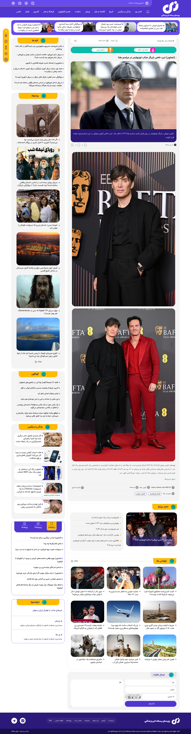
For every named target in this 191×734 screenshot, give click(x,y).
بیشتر (76, 561)
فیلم (27, 11)
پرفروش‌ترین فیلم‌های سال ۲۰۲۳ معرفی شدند (102, 523)
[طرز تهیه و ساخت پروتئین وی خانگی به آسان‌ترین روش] (51, 507)
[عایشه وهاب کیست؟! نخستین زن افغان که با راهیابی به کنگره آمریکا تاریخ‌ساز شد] (87, 611)
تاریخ (111, 11)
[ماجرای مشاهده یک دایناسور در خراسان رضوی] (87, 645)
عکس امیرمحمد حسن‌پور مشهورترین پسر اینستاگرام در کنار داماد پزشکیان (38, 48)
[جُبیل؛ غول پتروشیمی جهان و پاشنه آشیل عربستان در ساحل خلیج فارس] (38, 248)
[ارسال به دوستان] (75, 41)
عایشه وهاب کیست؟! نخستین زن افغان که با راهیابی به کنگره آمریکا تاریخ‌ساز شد (88, 627)
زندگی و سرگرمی (124, 11)
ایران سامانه (14, 731)
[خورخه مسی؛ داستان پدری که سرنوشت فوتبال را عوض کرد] (38, 206)
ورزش (87, 11)
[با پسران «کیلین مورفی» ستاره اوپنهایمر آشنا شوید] (151, 529)
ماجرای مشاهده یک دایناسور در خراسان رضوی (89, 661)
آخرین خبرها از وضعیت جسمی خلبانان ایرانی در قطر (39, 388)
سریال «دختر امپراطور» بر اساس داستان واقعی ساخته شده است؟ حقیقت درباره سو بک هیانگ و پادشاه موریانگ (38, 84)
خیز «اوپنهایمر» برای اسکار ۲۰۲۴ (107, 529)
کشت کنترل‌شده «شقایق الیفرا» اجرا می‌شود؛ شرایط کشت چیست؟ (159, 593)
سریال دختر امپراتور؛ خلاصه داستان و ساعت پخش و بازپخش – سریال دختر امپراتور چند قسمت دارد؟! (39, 56)
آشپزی (36, 11)
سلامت (78, 11)
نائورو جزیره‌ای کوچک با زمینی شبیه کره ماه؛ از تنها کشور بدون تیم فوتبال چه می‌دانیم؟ (37, 355)
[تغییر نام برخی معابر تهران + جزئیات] (159, 645)
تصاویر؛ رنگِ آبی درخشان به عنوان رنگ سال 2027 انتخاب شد (29, 472)
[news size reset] (78, 145)
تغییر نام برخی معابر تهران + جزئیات (159, 659)
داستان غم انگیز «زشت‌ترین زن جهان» (47, 567)
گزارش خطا (143, 487)
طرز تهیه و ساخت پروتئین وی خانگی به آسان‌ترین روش (29, 506)
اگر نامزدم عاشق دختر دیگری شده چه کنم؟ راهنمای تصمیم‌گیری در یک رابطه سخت (28, 439)
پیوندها (68, 720)
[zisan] (171, 8)
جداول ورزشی (100, 50)
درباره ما (111, 720)
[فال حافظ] (6, 53)
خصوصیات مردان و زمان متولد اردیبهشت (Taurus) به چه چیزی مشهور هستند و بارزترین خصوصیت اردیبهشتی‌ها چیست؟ (28, 489)
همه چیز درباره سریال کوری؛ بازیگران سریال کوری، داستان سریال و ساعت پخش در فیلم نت (37, 70)
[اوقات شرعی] (26, 3)
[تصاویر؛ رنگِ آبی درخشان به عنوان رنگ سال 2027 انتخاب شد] (51, 473)
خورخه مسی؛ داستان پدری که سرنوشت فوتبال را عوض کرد (37, 227)
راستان (57, 621)
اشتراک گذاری (76, 487)
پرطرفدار (51, 527)
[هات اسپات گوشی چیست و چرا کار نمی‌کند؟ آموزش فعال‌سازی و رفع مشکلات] (51, 456)
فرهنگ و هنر (48, 11)
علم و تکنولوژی (64, 11)
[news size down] (85, 145)
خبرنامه (87, 720)
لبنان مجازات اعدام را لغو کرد (48, 393)
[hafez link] (13, 3)
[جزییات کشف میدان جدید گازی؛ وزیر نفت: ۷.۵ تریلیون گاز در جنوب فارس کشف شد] (159, 611)
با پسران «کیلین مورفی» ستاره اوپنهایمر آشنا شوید (153, 541)
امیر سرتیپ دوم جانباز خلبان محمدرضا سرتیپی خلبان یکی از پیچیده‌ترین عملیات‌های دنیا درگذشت (123, 661)
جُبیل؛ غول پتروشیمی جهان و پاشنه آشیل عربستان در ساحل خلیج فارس (37, 269)
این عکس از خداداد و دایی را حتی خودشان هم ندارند (39, 399)
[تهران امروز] (6, 47)
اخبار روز (138, 11)
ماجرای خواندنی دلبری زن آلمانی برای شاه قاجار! (44, 579)
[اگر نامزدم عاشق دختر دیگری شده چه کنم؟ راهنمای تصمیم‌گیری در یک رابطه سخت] (51, 440)
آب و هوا (95, 720)
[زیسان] (162, 721)
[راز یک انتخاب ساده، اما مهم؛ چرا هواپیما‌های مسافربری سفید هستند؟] (123, 611)
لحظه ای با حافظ (143, 50)
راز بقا (58, 634)
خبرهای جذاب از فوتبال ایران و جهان (47, 610)
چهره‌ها (159, 41)
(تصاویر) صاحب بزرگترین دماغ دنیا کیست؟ (45, 537)
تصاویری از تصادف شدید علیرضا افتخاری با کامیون (44, 63)
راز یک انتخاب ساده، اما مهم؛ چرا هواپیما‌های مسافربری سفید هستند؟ (123, 627)
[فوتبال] (6, 60)
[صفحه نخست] (148, 11)
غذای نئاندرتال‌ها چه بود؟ (52, 543)
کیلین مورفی (140, 493)
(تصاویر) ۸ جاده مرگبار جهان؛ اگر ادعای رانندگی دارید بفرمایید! (38, 573)
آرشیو (103, 720)
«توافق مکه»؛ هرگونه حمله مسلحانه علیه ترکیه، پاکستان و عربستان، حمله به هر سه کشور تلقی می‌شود (37, 415)
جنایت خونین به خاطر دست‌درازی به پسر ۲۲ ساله (123, 593)
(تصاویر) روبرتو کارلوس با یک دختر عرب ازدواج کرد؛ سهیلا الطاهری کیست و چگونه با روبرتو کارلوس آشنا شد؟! (28, 27)
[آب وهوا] (19, 3)
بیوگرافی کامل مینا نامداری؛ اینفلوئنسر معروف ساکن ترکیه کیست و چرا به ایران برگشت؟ (68, 27)
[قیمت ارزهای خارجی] (6, 41)
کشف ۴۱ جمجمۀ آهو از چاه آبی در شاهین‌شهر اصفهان (38, 382)
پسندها (132, 487)
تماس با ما (78, 720)
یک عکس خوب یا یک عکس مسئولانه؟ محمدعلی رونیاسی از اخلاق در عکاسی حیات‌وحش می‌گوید (37, 406)
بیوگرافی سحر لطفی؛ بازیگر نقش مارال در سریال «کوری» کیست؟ (38, 77)
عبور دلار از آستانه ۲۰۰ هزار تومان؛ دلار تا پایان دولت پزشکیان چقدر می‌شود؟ (86, 593)
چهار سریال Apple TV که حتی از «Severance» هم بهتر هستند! (37, 312)
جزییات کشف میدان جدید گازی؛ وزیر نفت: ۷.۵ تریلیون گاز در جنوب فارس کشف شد (159, 627)
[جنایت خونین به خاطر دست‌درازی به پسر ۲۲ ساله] (123, 578)
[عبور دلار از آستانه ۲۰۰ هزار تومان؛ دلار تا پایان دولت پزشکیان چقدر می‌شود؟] (87, 578)
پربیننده (38, 527)
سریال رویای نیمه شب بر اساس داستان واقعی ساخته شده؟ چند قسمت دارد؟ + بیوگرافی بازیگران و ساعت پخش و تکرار (37, 184)
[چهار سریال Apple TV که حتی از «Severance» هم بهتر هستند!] (38, 291)
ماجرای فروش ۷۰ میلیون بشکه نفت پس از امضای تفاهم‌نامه (151, 27)
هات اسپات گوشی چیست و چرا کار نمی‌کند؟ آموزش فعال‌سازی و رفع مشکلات (28, 455)
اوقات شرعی (59, 720)
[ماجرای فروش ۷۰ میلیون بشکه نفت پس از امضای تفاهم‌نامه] (170, 27)
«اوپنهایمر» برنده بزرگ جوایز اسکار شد (105, 517)
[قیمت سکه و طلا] (6, 35)
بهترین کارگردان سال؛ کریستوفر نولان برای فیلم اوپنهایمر (98, 535)
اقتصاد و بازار (99, 11)
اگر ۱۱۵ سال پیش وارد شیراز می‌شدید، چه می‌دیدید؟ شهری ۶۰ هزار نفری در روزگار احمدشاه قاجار (37, 141)
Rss (50, 720)
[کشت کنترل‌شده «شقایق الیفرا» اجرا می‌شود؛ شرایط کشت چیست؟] (159, 578)
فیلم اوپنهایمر (155, 493)
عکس (18, 11)
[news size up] (72, 145)
